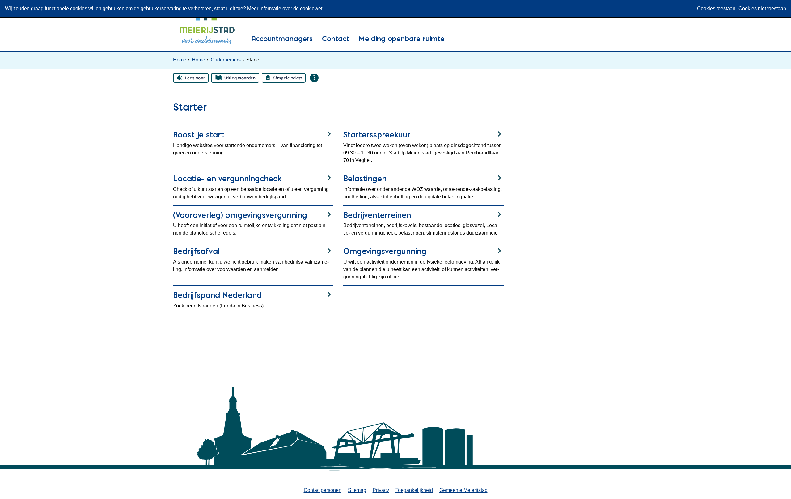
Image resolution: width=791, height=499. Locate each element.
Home (179, 59)
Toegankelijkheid (414, 490)
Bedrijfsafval (196, 251)
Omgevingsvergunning (384, 251)
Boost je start (198, 134)
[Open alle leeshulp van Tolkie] (314, 78)
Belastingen (365, 178)
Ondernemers (226, 59)
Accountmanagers (282, 39)
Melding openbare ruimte (401, 39)
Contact (335, 39)
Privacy (381, 490)
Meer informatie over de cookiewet (284, 8)
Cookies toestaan (716, 8)
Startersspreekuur (377, 134)
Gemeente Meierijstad (463, 490)
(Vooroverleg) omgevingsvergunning (240, 215)
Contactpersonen (322, 490)
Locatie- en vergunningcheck (227, 178)
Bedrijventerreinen (377, 215)
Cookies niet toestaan (762, 8)
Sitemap (357, 490)
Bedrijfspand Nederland (217, 295)
